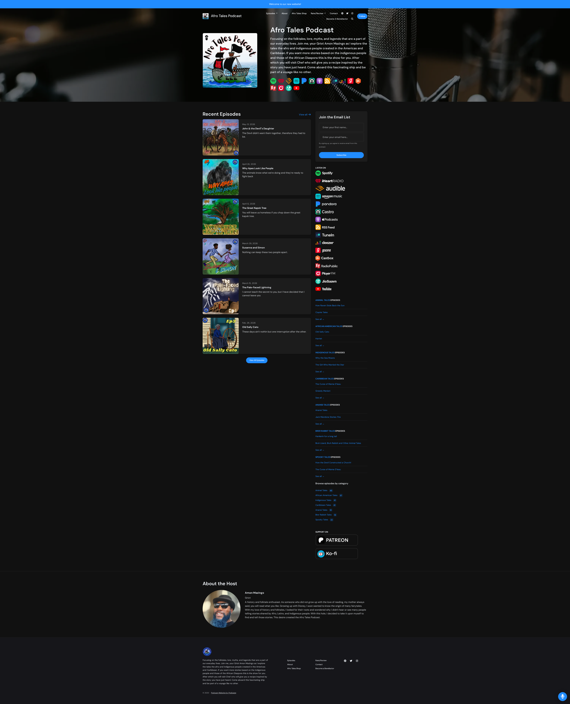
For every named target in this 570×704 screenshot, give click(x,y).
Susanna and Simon (253, 247)
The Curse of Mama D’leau (328, 384)
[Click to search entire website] (352, 19)
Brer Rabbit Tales (325, 431)
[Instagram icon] (357, 660)
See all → (319, 319)
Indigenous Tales (325, 352)
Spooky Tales (322, 457)
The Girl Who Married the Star (329, 364)
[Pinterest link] (342, 13)
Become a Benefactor (337, 19)
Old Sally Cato (250, 327)
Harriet (318, 338)
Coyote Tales (321, 312)
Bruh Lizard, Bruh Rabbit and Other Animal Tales (338, 443)
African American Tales (328, 326)
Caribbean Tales (324, 378)
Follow (362, 16)
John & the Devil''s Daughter (258, 128)
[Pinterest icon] (345, 660)
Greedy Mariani (322, 390)
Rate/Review (317, 13)
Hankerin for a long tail (326, 436)
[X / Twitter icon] (351, 660)
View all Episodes (256, 360)
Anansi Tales (322, 404)
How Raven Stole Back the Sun (330, 305)
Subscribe (341, 155)
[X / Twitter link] (347, 13)
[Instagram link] (352, 13)
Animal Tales (322, 300)
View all (303, 114)
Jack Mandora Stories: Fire (328, 417)
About (285, 13)
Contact (334, 13)
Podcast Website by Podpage (223, 693)
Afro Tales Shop (299, 13)
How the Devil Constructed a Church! (333, 462)
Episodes (271, 13)
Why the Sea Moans (325, 358)
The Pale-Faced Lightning (256, 287)
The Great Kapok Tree (254, 208)
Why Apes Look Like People (257, 168)
